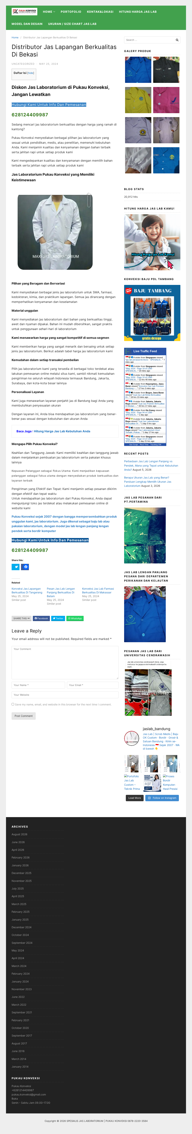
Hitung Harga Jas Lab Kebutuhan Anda (62, 431)
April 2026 (18, 849)
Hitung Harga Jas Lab (138, 11)
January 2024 (20, 981)
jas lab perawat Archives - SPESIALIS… (144, 360)
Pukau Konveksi (21, 1086)
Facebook (42, 618)
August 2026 (19, 834)
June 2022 (18, 996)
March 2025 (19, 904)
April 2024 (18, 958)
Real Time (144, 445)
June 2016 (18, 1051)
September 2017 (22, 1035)
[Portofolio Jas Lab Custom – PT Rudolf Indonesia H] (171, 763)
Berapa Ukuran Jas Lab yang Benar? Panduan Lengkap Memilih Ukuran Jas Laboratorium (147, 481)
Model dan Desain (27, 24)
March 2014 (19, 1058)
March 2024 (19, 966)
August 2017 (19, 1043)
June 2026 (18, 842)
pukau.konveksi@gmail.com (29, 1094)
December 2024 (22, 927)
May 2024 (18, 950)
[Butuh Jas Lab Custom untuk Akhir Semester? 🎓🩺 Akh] (152, 783)
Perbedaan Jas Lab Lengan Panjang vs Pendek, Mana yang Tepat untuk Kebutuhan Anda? (151, 465)
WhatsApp (76, 618)
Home (15, 37)
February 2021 (20, 1020)
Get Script (133, 445)
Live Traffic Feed (145, 351)
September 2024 (22, 942)
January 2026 (20, 865)
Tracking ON (155, 445)
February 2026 (21, 857)
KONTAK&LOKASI (100, 11)
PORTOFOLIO (71, 11)
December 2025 (22, 873)
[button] (138, 72)
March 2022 (19, 1004)
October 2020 (20, 1027)
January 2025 (20, 919)
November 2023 (22, 989)
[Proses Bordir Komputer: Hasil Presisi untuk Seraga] (171, 783)
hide (30, 72)
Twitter (59, 618)
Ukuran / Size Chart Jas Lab (72, 24)
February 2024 (21, 973)
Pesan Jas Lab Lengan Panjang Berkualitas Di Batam (61, 592)
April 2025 (18, 896)
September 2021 (22, 1012)
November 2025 (22, 880)
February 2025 (21, 911)
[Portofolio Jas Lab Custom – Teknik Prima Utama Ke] (133, 783)
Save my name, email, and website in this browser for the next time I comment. (63, 704)
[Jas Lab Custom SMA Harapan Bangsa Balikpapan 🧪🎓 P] (133, 763)
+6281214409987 (23, 1090)
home (47, 11)
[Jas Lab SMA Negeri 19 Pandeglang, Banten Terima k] (152, 763)
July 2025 (18, 888)
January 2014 (20, 1066)
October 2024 (20, 934)
